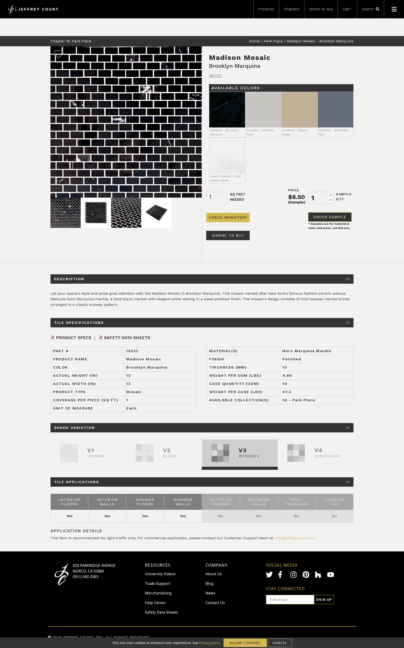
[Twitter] (269, 574)
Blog (209, 583)
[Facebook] (281, 574)
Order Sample (330, 217)
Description (69, 279)
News (210, 593)
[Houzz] (318, 574)
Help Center (155, 602)
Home (254, 41)
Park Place (273, 41)
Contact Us (215, 602)
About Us (214, 573)
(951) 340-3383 (85, 576)
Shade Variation (74, 427)
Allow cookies (245, 643)
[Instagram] (293, 574)
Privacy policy (209, 643)
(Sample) (296, 202)
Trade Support (157, 583)
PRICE (293, 190)
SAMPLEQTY (344, 196)
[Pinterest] (306, 574)
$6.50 (296, 196)
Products (266, 9)
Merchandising (158, 593)
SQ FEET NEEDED (237, 197)
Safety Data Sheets (127, 337)
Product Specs (73, 337)
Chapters (291, 9)
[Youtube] (330, 575)
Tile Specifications (79, 322)
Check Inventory (228, 217)
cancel (280, 643)
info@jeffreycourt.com (294, 538)
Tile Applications (76, 482)
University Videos (160, 573)
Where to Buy (321, 9)
